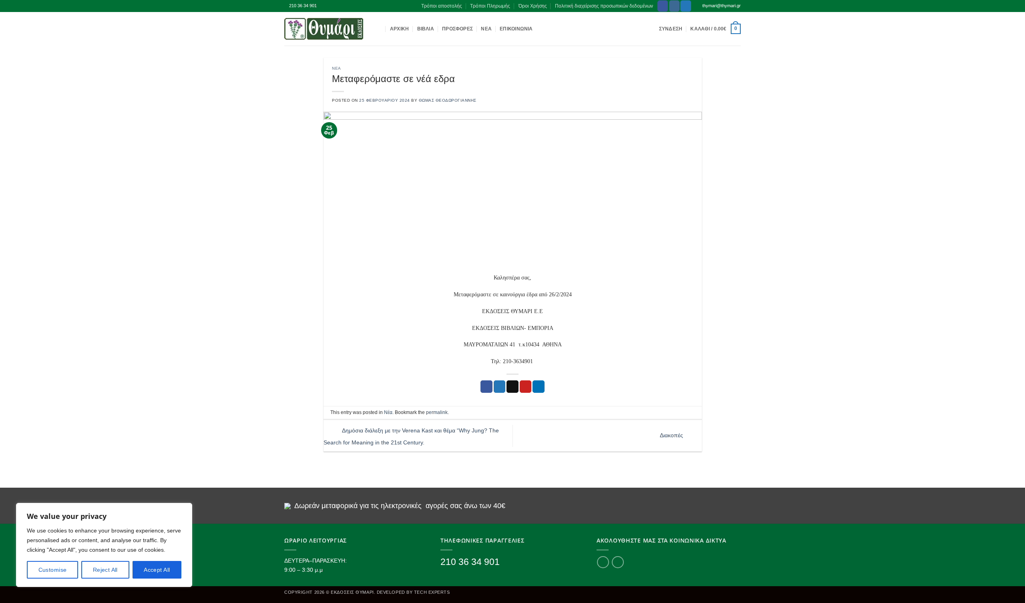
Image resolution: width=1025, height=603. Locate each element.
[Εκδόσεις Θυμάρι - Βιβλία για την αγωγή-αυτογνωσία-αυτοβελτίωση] (324, 29)
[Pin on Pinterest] (526, 386)
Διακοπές (672, 435)
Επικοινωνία (516, 28)
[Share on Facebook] (486, 386)
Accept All (157, 570)
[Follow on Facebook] (662, 5)
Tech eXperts (432, 592)
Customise (52, 570)
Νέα (486, 28)
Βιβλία (425, 28)
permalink (437, 412)
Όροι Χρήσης (533, 6)
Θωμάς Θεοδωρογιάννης (447, 100)
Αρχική (399, 28)
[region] (104, 545)
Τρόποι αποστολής (441, 6)
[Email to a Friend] (512, 386)
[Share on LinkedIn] (539, 386)
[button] (715, 28)
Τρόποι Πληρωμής (490, 6)
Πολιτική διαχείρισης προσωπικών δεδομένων (604, 6)
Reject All (105, 570)
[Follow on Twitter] (685, 5)
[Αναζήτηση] (379, 29)
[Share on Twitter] (500, 386)
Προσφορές (457, 28)
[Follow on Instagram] (674, 5)
